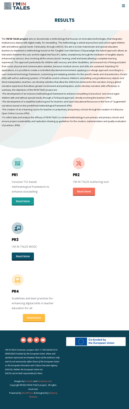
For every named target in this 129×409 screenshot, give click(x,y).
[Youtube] (43, 340)
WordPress (27, 392)
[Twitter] (36, 340)
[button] (23, 201)
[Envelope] (23, 340)
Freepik (29, 381)
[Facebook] (30, 340)
